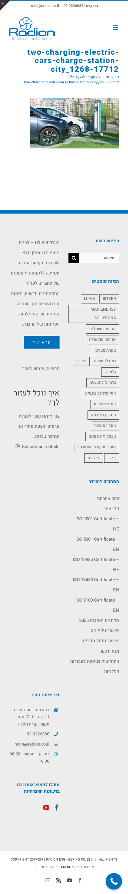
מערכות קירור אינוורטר (96, 447)
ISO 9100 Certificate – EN (97, 605)
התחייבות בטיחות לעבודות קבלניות (94, 666)
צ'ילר (111, 458)
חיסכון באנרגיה (103, 415)
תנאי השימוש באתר (41, 368)
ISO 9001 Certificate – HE (97, 524)
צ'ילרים (94, 458)
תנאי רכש (110, 651)
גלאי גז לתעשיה (103, 383)
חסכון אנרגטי (105, 426)
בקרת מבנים (105, 350)
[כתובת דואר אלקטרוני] (48, 880)
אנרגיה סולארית (102, 340)
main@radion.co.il (44, 5)
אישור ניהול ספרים (101, 640)
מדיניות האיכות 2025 (99, 620)
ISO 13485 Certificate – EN (96, 584)
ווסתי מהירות (105, 404)
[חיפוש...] (99, 257)
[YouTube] (46, 808)
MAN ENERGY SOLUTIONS (103, 313)
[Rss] (58, 880)
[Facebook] (57, 808)
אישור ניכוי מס (104, 630)
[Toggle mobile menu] (116, 27)
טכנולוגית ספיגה (102, 436)
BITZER (109, 299)
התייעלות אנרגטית (100, 393)
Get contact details (40, 446)
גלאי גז (110, 372)
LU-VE (89, 299)
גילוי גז (80, 361)
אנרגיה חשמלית (102, 329)
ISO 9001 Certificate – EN (97, 544)
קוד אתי (111, 508)
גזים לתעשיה (105, 361)
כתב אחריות (108, 498)
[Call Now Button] (114, 881)
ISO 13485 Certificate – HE (96, 564)
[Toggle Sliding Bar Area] (5, 5)
